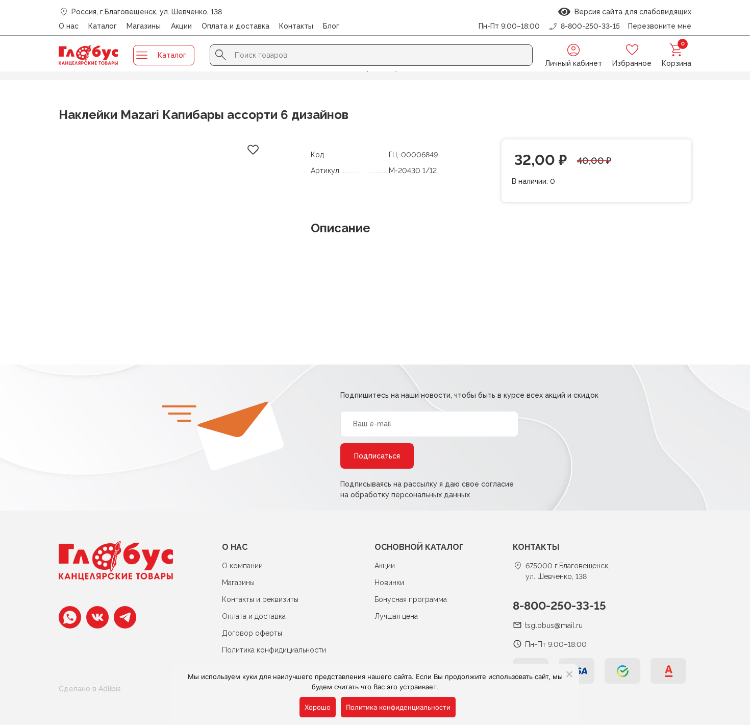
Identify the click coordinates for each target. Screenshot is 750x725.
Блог (331, 26)
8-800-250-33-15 (559, 605)
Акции (181, 26)
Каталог (102, 26)
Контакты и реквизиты (260, 599)
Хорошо (318, 707)
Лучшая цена (396, 616)
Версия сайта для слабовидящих (630, 12)
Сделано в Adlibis (90, 689)
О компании (242, 566)
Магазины (144, 26)
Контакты (296, 26)
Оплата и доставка (235, 26)
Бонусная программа (410, 599)
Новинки (389, 582)
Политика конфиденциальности (398, 707)
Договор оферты (252, 633)
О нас (69, 26)
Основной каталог (419, 547)
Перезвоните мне (659, 26)
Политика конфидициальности (274, 650)
